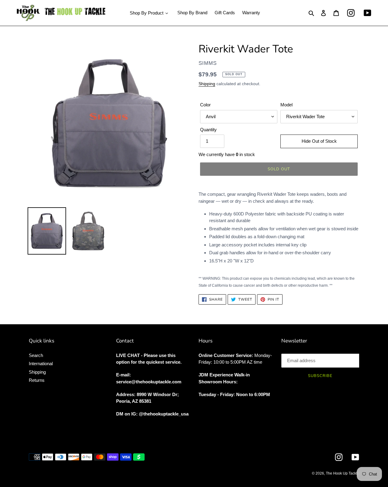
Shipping (207, 83)
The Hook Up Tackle (342, 473)
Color (205, 104)
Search (36, 355)
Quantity (208, 129)
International (41, 363)
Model (286, 104)
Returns (37, 380)
